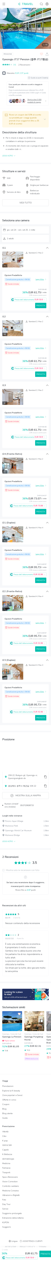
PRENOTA (40, 305)
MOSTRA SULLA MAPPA (28, 795)
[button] (25, 119)
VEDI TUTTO (25, 202)
